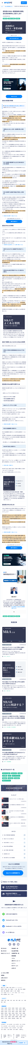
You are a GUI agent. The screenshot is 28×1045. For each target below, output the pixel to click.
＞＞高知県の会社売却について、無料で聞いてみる (12, 244)
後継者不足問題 (11, 18)
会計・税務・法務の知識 (14, 850)
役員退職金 (17, 778)
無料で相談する (14, 221)
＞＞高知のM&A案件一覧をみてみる (9, 216)
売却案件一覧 (22, 1042)
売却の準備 (10, 778)
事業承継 (5, 18)
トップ (2, 6)
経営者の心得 (14, 854)
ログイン (24, 2)
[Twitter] (14, 611)
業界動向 (17, 18)
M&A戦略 (4, 775)
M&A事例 (20, 773)
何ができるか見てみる (14, 38)
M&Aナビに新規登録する (13, 873)
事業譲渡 (4, 778)
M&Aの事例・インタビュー (14, 842)
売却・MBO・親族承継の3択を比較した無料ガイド (14, 105)
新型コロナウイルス (6, 780)
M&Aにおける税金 (6, 773)
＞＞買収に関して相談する (7, 465)
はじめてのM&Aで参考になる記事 (14, 788)
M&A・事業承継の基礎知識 (14, 835)
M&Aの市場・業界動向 (14, 846)
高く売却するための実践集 (14, 857)
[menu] (2, 2)
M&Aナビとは (14, 96)
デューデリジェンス (16, 775)
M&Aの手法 (14, 773)
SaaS (10, 775)
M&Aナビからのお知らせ (14, 838)
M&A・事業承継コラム (9, 6)
